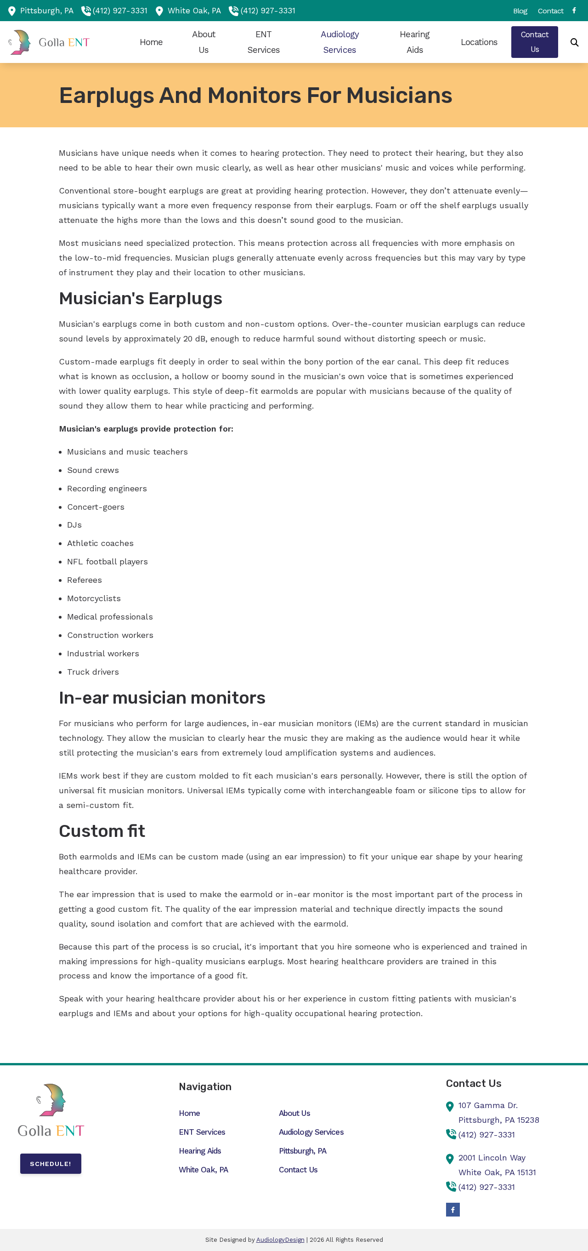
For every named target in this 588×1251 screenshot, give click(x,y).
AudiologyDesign (280, 1239)
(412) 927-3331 (120, 10)
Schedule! (50, 1163)
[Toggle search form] (575, 42)
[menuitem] (520, 10)
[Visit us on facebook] (574, 10)
